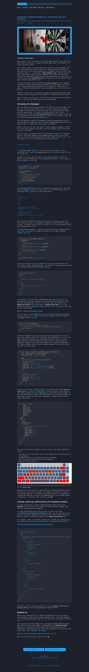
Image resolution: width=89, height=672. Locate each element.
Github (34, 657)
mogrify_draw (54, 122)
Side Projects (50, 7)
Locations (25, 7)
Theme (48, 665)
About (19, 7)
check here (42, 393)
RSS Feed (54, 657)
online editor (41, 607)
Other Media (33, 7)
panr (57, 665)
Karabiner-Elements (52, 83)
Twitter (47, 657)
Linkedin (40, 657)
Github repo (26, 487)
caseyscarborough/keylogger (44, 114)
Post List (41, 7)
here (31, 58)
